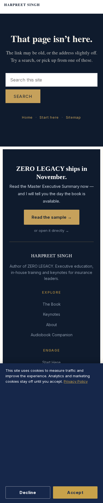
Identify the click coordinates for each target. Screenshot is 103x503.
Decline (28, 492)
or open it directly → (51, 230)
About (51, 324)
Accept (75, 492)
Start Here (51, 362)
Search (23, 96)
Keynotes (51, 314)
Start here (49, 117)
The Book (52, 304)
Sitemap (73, 117)
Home (27, 117)
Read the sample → (52, 217)
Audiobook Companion (52, 334)
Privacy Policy (76, 381)
